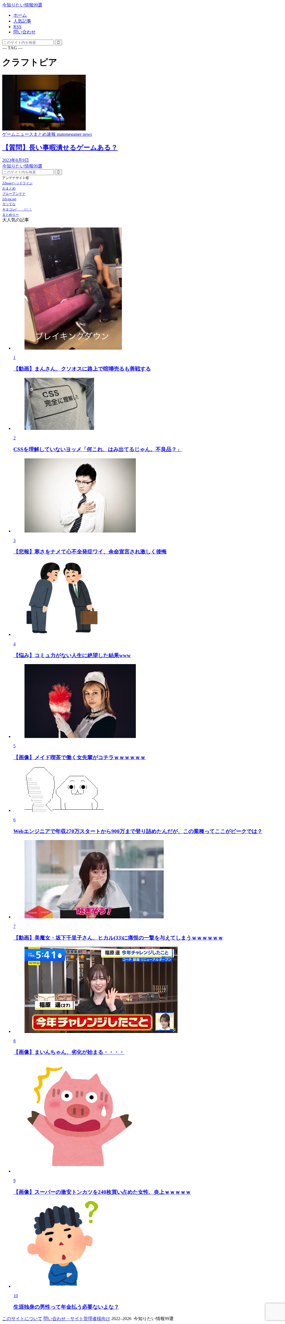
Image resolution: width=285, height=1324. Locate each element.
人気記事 (22, 21)
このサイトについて (22, 1318)
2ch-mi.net (9, 199)
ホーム (20, 15)
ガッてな (9, 204)
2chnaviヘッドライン (17, 183)
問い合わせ (24, 32)
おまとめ (9, 188)
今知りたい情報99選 (22, 5)
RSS (17, 26)
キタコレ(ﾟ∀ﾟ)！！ (17, 209)
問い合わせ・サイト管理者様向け (76, 1318)
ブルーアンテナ (14, 194)
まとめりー (10, 215)
